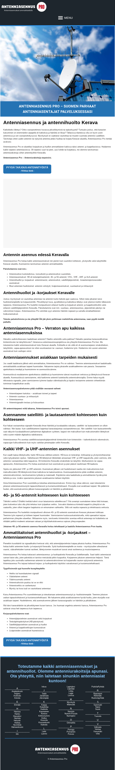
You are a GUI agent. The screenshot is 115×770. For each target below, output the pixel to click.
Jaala (44, 693)
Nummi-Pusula (71, 713)
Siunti (97, 709)
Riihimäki (98, 696)
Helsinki (17, 720)
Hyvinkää (17, 725)
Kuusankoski (44, 722)
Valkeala (97, 727)
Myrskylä (71, 702)
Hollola (17, 723)
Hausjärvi (17, 716)
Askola (17, 698)
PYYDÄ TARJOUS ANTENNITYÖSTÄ (27, 167)
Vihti (98, 734)
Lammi (44, 734)
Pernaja (71, 730)
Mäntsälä (71, 704)
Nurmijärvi (71, 716)
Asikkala (17, 696)
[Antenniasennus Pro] (23, 11)
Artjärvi (17, 693)
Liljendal (70, 689)
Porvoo (71, 734)
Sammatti (98, 705)
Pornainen (71, 732)
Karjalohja (44, 707)
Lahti (44, 731)
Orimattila (71, 723)
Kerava (44, 713)
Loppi (71, 693)
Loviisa (71, 695)
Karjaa (44, 705)
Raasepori (97, 693)
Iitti (17, 734)
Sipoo (97, 707)
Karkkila (44, 709)
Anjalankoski (17, 691)
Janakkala (44, 696)
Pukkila (94, 687)
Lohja (71, 691)
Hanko (17, 714)
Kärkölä (44, 725)
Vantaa (98, 729)
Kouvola (44, 720)
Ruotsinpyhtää (97, 698)
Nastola (71, 711)
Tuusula (97, 716)
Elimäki (17, 705)
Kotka (44, 718)
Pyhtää (101, 687)
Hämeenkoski (17, 727)
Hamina (17, 711)
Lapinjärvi (71, 687)
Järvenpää (44, 698)
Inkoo (44, 687)
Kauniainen (44, 711)
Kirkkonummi (44, 716)
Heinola (17, 718)
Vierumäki (97, 731)
